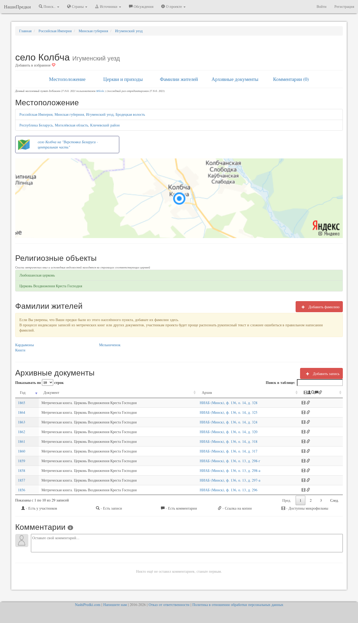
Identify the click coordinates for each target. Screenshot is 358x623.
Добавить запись (325, 373)
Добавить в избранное (33, 65)
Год (22, 392)
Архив (207, 392)
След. (334, 500)
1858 (21, 470)
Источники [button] (108, 6)
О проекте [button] (174, 6)
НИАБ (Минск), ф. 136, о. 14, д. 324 (228, 422)
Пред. (286, 500)
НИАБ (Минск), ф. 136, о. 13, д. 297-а (230, 480)
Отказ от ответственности (169, 604)
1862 (21, 431)
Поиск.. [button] (49, 6)
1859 (21, 460)
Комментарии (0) (291, 79)
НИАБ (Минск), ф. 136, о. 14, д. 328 (228, 402)
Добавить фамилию (323, 306)
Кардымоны (24, 344)
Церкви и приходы (123, 79)
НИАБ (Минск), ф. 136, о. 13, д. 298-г (230, 460)
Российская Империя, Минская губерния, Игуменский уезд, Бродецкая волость (82, 114)
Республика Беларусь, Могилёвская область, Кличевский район (69, 125)
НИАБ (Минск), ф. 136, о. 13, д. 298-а (230, 470)
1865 (21, 402)
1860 (21, 451)
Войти (322, 6)
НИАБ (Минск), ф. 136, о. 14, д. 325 (228, 412)
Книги (20, 350)
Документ (51, 392)
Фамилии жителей (179, 79)
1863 (21, 422)
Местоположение (67, 79)
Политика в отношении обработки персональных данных (237, 604)
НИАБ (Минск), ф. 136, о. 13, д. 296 (228, 489)
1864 (21, 412)
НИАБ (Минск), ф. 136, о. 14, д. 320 (228, 431)
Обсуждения (143, 6)
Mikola (100, 91)
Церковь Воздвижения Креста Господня (50, 285)
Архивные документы (234, 79)
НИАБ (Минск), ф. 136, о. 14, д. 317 (228, 451)
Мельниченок (110, 344)
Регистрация (344, 6)
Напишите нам (115, 604)
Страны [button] (78, 6)
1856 (21, 489)
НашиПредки (17, 6)
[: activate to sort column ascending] (321, 392)
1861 (21, 441)
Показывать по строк (39, 382)
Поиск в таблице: (280, 382)
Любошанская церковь (37, 275)
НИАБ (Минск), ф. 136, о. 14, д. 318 (228, 441)
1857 (21, 480)
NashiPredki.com (87, 604)
